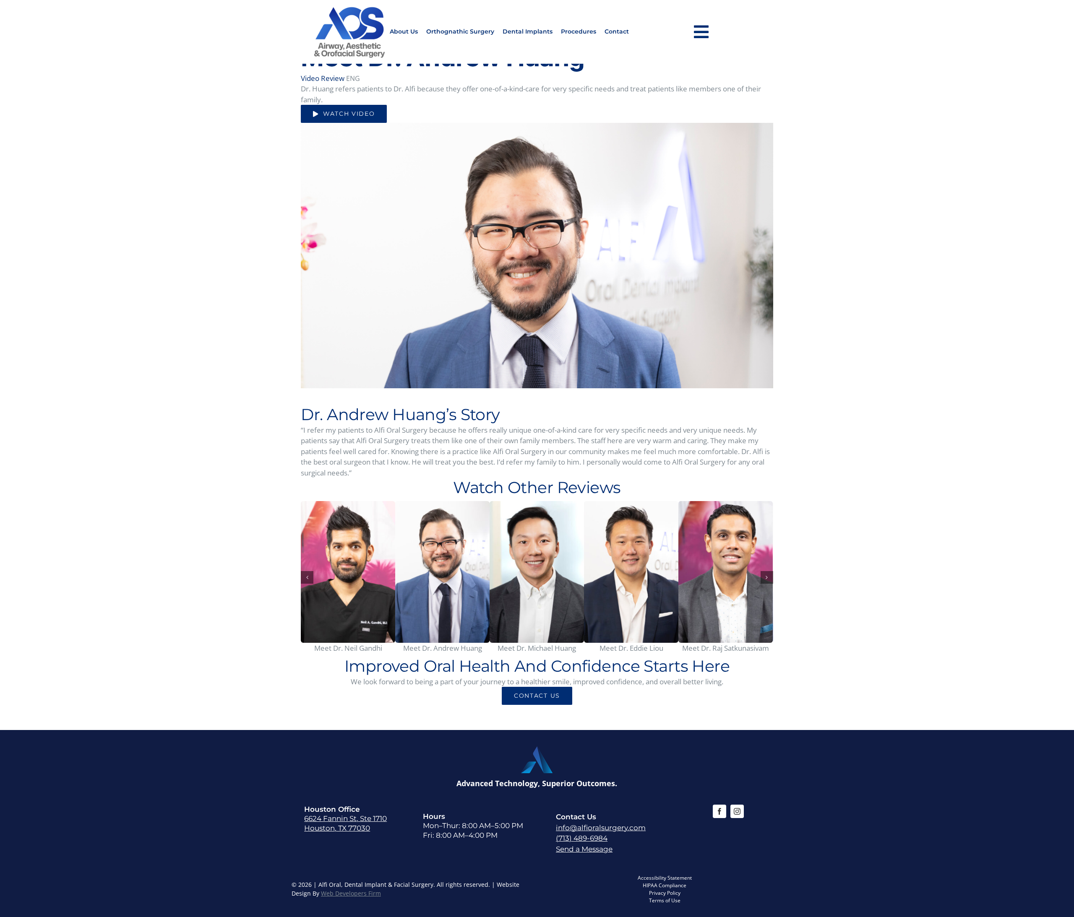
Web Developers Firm (351, 893)
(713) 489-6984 (581, 838)
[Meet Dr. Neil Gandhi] (348, 572)
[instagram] (737, 811)
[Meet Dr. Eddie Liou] (631, 572)
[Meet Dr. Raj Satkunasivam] (725, 572)
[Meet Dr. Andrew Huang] (442, 572)
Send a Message (584, 849)
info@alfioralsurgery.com (601, 827)
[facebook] (719, 811)
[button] (307, 577)
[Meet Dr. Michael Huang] (537, 572)
